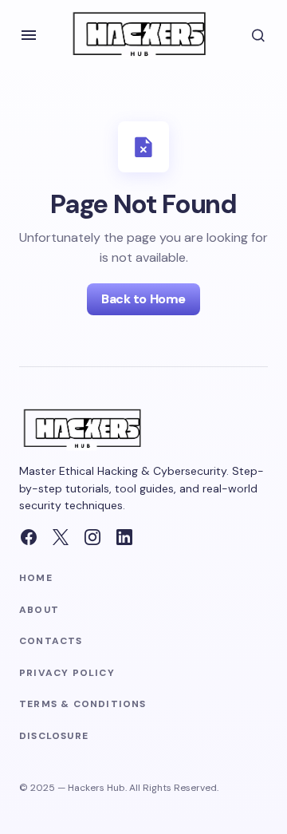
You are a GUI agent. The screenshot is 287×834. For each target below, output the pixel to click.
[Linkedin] (124, 537)
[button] (28, 35)
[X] (61, 537)
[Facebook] (29, 537)
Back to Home (143, 299)
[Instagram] (92, 537)
